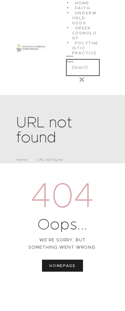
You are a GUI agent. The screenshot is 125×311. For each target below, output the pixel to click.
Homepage (62, 265)
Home (21, 159)
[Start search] (71, 85)
